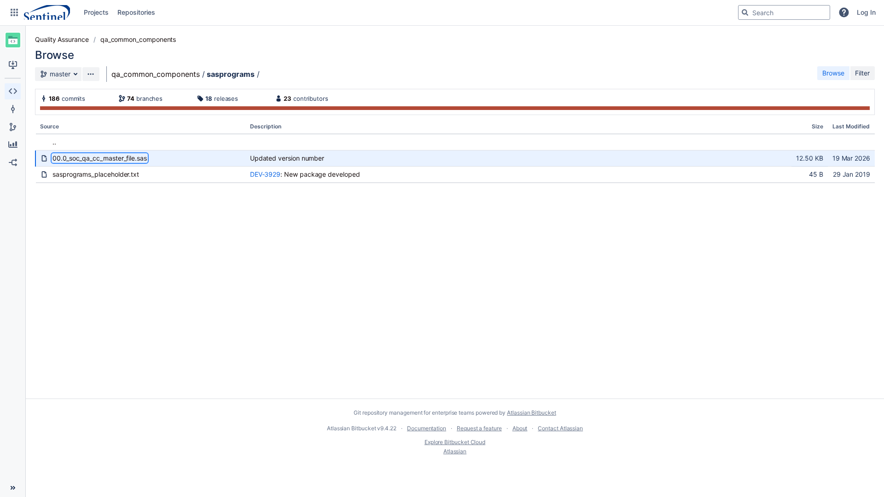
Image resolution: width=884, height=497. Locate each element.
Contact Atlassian (560, 428)
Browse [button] (833, 73)
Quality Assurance (62, 39)
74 (130, 98)
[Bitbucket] (47, 12)
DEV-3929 (265, 174)
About (520, 428)
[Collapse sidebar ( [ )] (13, 488)
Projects (96, 12)
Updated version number (287, 158)
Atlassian (454, 451)
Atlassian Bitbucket (531, 412)
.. (54, 142)
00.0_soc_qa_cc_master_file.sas (99, 158)
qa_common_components (138, 39)
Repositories (136, 12)
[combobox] (784, 12)
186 (54, 98)
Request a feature (479, 428)
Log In (866, 12)
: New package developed (320, 174)
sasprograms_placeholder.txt (95, 174)
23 (287, 98)
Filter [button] (862, 73)
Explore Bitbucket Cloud (455, 442)
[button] (14, 12)
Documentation (426, 428)
